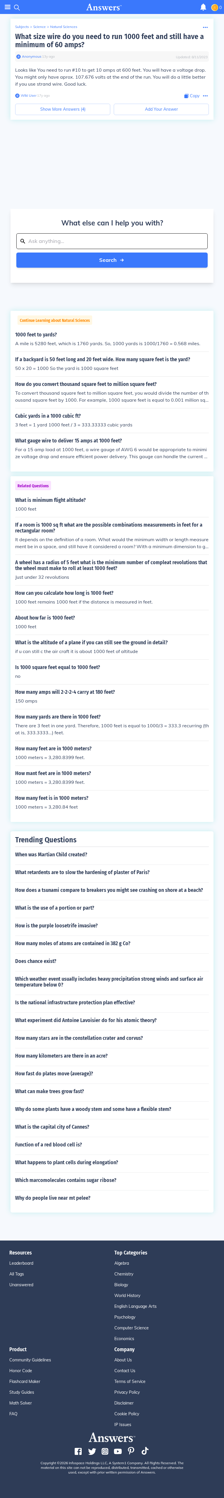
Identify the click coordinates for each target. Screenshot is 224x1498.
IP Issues (122, 1424)
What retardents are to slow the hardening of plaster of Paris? (82, 872)
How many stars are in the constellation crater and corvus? (79, 1038)
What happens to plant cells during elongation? (66, 1162)
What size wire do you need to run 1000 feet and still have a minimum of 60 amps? (109, 40)
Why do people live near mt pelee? (52, 1198)
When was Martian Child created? (51, 854)
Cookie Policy (126, 1413)
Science (39, 26)
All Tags (16, 1274)
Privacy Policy (127, 1392)
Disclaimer (124, 1403)
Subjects (22, 26)
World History (127, 1295)
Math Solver (20, 1403)
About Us (123, 1360)
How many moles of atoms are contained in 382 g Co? (72, 943)
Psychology (124, 1317)
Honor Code (20, 1370)
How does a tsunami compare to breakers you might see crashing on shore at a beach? (109, 890)
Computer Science (131, 1328)
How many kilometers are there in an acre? (61, 1056)
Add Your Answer (161, 109)
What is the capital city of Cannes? (52, 1127)
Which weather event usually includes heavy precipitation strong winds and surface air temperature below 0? (109, 982)
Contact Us (124, 1370)
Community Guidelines (30, 1360)
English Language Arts (135, 1306)
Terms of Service (130, 1381)
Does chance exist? (35, 961)
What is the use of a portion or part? (54, 908)
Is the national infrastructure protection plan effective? (75, 1002)
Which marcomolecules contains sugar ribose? (65, 1180)
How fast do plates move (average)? (54, 1073)
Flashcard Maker (24, 1381)
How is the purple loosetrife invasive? (56, 925)
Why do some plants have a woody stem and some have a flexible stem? (93, 1109)
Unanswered (21, 1284)
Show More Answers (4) (62, 109)
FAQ (13, 1413)
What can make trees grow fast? (49, 1091)
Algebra (121, 1263)
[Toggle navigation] (7, 7)
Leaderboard (21, 1263)
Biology (121, 1284)
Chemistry (123, 1274)
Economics (124, 1338)
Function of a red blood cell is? (48, 1144)
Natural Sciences (63, 26)
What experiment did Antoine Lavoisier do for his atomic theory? (86, 1020)
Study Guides (21, 1392)
